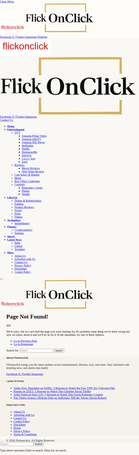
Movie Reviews (31, 168)
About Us (20, 255)
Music (18, 178)
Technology (14, 220)
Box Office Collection (27, 181)
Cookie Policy (22, 272)
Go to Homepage (23, 344)
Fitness (18, 216)
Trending (19, 249)
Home (10, 126)
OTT (17, 132)
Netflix (26, 148)
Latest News (14, 239)
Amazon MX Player (33, 142)
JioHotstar (27, 145)
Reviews (19, 165)
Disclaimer (20, 268)
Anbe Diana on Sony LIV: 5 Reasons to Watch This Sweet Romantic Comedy (58, 394)
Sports (11, 236)
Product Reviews (24, 207)
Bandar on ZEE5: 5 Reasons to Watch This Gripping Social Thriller (52, 391)
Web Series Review (33, 171)
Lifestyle (12, 197)
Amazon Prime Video (34, 135)
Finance (11, 226)
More (10, 252)
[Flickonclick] (47, 307)
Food (17, 213)
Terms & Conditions (25, 434)
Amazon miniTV (31, 139)
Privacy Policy (22, 265)
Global (18, 246)
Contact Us (6, 120)
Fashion (19, 203)
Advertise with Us (24, 259)
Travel (18, 210)
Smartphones (21, 223)
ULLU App (28, 158)
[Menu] (1, 279)
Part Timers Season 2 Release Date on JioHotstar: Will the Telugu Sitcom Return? (60, 397)
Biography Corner (32, 187)
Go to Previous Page (25, 340)
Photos (26, 190)
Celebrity (19, 184)
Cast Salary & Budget (26, 174)
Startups (19, 233)
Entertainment (15, 129)
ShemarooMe (29, 152)
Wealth (26, 194)
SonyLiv (27, 155)
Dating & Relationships (27, 200)
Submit (38, 444)
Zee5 (25, 161)
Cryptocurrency (23, 229)
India (17, 242)
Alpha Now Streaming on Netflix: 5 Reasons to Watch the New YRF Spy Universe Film (64, 388)
